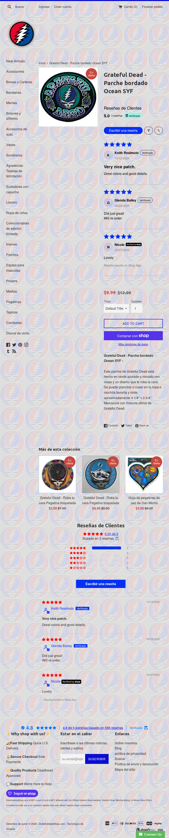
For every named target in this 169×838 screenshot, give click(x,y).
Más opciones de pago (133, 344)
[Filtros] (148, 130)
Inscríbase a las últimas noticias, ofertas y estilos (84, 746)
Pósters (11, 281)
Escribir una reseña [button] (101, 583)
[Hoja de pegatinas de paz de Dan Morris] (144, 474)
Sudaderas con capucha (17, 189)
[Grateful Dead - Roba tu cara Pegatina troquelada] (57, 474)
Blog (118, 748)
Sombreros (14, 155)
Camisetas (14, 322)
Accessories (15, 71)
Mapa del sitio (125, 769)
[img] (52, 602)
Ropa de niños (17, 212)
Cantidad (136, 301)
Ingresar (44, 6)
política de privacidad (130, 753)
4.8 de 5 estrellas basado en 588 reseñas (93, 727)
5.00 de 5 (111, 533)
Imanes (11, 244)
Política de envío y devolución (136, 764)
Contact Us (152, 834)
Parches (12, 254)
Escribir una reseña (123, 130)
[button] (78, 547)
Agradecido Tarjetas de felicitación (14, 170)
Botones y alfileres (13, 116)
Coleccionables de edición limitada (17, 228)
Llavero (11, 202)
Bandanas (13, 92)
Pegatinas (13, 301)
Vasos (10, 144)
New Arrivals (15, 61)
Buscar (120, 758)
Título (107, 301)
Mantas (11, 102)
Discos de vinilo (17, 333)
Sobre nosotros (126, 743)
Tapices (12, 312)
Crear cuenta (62, 6)
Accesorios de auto (16, 132)
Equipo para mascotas (15, 268)
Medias (11, 291)
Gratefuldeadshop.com (52, 824)
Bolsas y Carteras (19, 81)
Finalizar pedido (152, 6)
